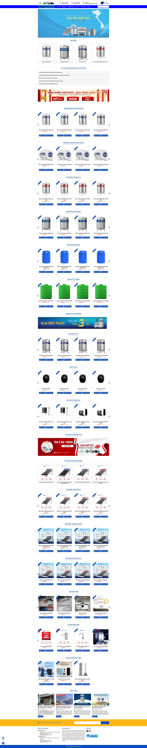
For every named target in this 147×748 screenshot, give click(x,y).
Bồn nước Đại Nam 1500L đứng (101, 233)
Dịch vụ (77, 6)
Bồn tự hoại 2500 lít (64, 388)
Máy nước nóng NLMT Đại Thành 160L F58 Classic (64, 546)
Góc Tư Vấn (83, 6)
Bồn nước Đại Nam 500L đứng (46, 233)
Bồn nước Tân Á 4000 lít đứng (100, 355)
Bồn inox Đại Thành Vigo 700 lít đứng (64, 199)
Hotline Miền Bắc (77, 2)
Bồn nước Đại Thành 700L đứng (46, 129)
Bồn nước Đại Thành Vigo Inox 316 (101, 61)
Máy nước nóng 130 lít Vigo (46, 580)
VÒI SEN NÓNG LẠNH (73, 624)
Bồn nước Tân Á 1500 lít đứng (46, 355)
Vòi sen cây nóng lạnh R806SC (82, 646)
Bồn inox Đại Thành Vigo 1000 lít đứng (101, 199)
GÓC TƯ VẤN (73, 690)
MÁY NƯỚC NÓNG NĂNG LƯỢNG (73, 461)
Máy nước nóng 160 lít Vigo (64, 580)
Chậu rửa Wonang (83, 613)
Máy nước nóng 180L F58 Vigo (82, 580)
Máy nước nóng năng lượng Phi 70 (101, 482)
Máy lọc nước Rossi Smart (64, 679)
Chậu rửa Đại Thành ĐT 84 (101, 613)
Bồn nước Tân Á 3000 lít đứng (82, 355)
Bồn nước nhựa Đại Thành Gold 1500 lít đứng (83, 267)
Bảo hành (87, 2)
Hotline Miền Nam (65, 2)
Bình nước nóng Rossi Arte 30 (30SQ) (64, 422)
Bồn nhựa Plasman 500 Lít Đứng (46, 300)
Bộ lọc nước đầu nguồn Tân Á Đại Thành (82, 679)
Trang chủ (59, 6)
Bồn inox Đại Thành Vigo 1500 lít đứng (82, 199)
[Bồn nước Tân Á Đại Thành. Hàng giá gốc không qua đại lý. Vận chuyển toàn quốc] (46, 3)
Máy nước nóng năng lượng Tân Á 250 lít (82, 511)
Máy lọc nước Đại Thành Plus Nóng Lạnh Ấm (46, 679)
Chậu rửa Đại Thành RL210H (46, 613)
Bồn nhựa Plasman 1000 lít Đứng (101, 300)
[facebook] (87, 731)
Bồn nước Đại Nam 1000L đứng (83, 233)
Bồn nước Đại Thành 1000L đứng (82, 129)
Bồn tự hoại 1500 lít (82, 388)
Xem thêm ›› (40, 716)
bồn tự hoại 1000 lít (100, 388)
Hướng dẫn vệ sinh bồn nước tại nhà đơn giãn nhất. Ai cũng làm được (100, 707)
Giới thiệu (64, 6)
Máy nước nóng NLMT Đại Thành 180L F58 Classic (82, 546)
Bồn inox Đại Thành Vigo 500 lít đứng (46, 199)
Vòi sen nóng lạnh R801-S (101, 646)
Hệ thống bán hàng (71, 6)
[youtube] (90, 731)
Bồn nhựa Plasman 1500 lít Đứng (82, 300)
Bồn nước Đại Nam (64, 61)
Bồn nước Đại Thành (46, 61)
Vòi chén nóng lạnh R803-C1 (64, 646)
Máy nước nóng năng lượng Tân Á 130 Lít (46, 511)
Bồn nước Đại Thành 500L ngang (46, 164)
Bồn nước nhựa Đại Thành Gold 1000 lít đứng (64, 267)
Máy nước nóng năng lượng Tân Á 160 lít (64, 511)
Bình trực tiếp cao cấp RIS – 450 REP (46, 422)
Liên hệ (88, 6)
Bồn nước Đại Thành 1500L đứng (64, 129)
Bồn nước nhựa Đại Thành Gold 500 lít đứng (46, 267)
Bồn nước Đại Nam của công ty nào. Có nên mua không (64, 707)
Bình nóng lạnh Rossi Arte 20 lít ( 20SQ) (82, 422)
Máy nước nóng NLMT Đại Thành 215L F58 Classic (101, 546)
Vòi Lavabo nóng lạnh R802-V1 (46, 646)
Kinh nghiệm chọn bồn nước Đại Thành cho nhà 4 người (81, 707)
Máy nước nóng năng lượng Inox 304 (64, 482)
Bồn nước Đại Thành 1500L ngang (100, 164)
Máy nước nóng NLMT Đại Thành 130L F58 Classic (46, 546)
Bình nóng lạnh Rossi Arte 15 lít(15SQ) (100, 422)
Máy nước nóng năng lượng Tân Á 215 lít (100, 511)
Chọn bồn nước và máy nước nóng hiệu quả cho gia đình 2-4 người (45, 707)
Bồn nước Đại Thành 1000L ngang (82, 164)
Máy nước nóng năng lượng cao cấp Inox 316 (82, 483)
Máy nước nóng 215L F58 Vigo (101, 580)
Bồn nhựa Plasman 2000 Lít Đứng (64, 300)
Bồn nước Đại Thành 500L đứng (101, 129)
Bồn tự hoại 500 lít (46, 388)
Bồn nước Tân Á (82, 61)
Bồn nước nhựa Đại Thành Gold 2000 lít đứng (101, 267)
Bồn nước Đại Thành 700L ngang (64, 164)
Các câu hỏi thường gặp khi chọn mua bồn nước (73, 68)
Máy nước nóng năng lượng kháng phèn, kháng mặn (46, 483)
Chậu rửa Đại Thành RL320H (64, 613)
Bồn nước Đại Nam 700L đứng (64, 233)
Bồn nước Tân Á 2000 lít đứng (64, 355)
